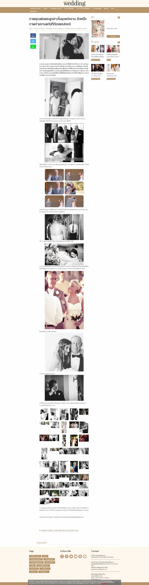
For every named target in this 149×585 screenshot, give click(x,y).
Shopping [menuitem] (33, 11)
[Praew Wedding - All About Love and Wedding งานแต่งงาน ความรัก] (74, 3)
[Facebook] (62, 556)
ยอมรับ (117, 582)
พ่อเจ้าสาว (50, 531)
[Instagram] (67, 556)
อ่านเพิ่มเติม (104, 583)
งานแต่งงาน (44, 531)
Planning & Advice (39, 28)
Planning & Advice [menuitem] (55, 8)
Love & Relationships (36, 562)
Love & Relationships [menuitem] (83, 8)
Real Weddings (49, 559)
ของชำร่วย (34, 568)
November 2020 (112, 29)
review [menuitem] (106, 8)
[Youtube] (76, 556)
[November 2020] (119, 17)
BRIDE (108, 60)
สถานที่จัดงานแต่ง (43, 565)
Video (32, 565)
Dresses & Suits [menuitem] (35, 8)
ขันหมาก (33, 572)
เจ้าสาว (76, 531)
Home (30, 28)
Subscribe (113, 36)
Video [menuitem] (112, 8)
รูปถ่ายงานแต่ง (70, 531)
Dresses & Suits (35, 556)
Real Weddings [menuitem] (69, 8)
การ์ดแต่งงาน (45, 568)
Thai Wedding (49, 562)
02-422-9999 (112, 564)
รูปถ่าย (64, 531)
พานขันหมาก (43, 572)
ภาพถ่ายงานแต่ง (58, 531)
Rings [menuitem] (45, 8)
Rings (45, 556)
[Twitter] (71, 556)
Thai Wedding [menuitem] (97, 8)
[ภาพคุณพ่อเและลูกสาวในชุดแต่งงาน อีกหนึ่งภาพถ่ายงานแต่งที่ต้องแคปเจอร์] (119, 42)
